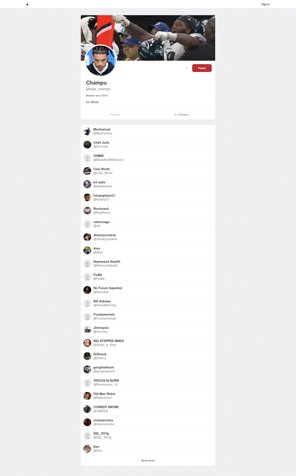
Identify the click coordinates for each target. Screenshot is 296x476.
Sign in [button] (265, 4)
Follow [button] (202, 68)
